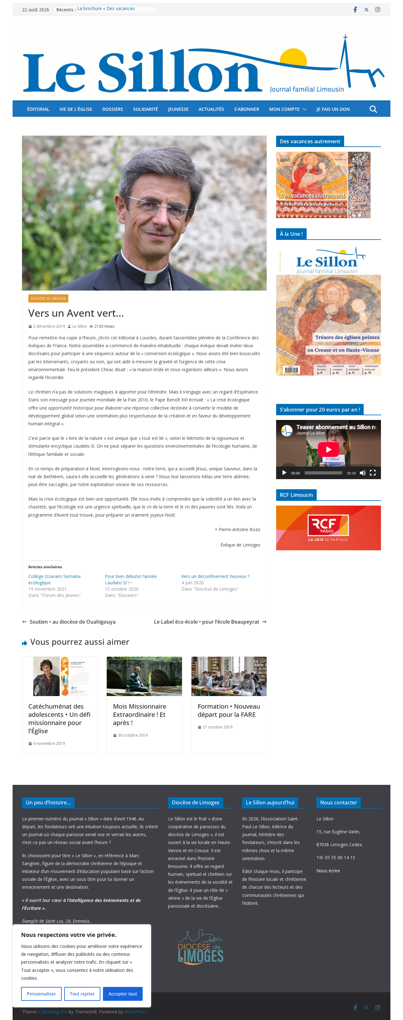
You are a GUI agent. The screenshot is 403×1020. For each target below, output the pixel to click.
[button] (303, 109)
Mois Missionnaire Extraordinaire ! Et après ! (139, 714)
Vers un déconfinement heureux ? (215, 576)
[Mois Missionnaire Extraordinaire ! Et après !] (144, 661)
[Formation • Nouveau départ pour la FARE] (229, 661)
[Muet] (363, 473)
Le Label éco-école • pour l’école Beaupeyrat (206, 621)
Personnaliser (41, 994)
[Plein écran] (373, 473)
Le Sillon (79, 326)
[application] (328, 449)
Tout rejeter (82, 994)
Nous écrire (328, 871)
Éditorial (38, 109)
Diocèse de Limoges (48, 298)
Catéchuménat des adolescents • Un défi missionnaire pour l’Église (59, 718)
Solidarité (145, 109)
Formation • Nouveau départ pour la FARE (229, 710)
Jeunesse (178, 109)
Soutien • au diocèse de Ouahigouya (73, 621)
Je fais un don (333, 109)
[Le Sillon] (201, 35)
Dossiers (112, 109)
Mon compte (284, 109)
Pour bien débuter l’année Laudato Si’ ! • (131, 579)
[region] (82, 965)
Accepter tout (123, 994)
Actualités (211, 109)
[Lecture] (284, 473)
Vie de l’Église (76, 109)
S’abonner (246, 109)
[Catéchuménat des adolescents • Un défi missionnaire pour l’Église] (59, 661)
